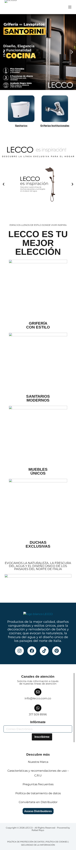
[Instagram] (19, 650)
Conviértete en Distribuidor (38, 802)
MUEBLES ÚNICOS (38, 471)
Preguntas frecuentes (38, 784)
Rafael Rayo (38, 830)
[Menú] (69, 7)
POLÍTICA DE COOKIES (57, 841)
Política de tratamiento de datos (38, 793)
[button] (4, 52)
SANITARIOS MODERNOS (38, 398)
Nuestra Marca (38, 762)
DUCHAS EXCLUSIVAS (38, 544)
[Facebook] (31, 650)
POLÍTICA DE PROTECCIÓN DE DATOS (25, 841)
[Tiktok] (44, 650)
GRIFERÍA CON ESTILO (38, 325)
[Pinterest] (56, 650)
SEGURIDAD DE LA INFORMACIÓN (38, 845)
